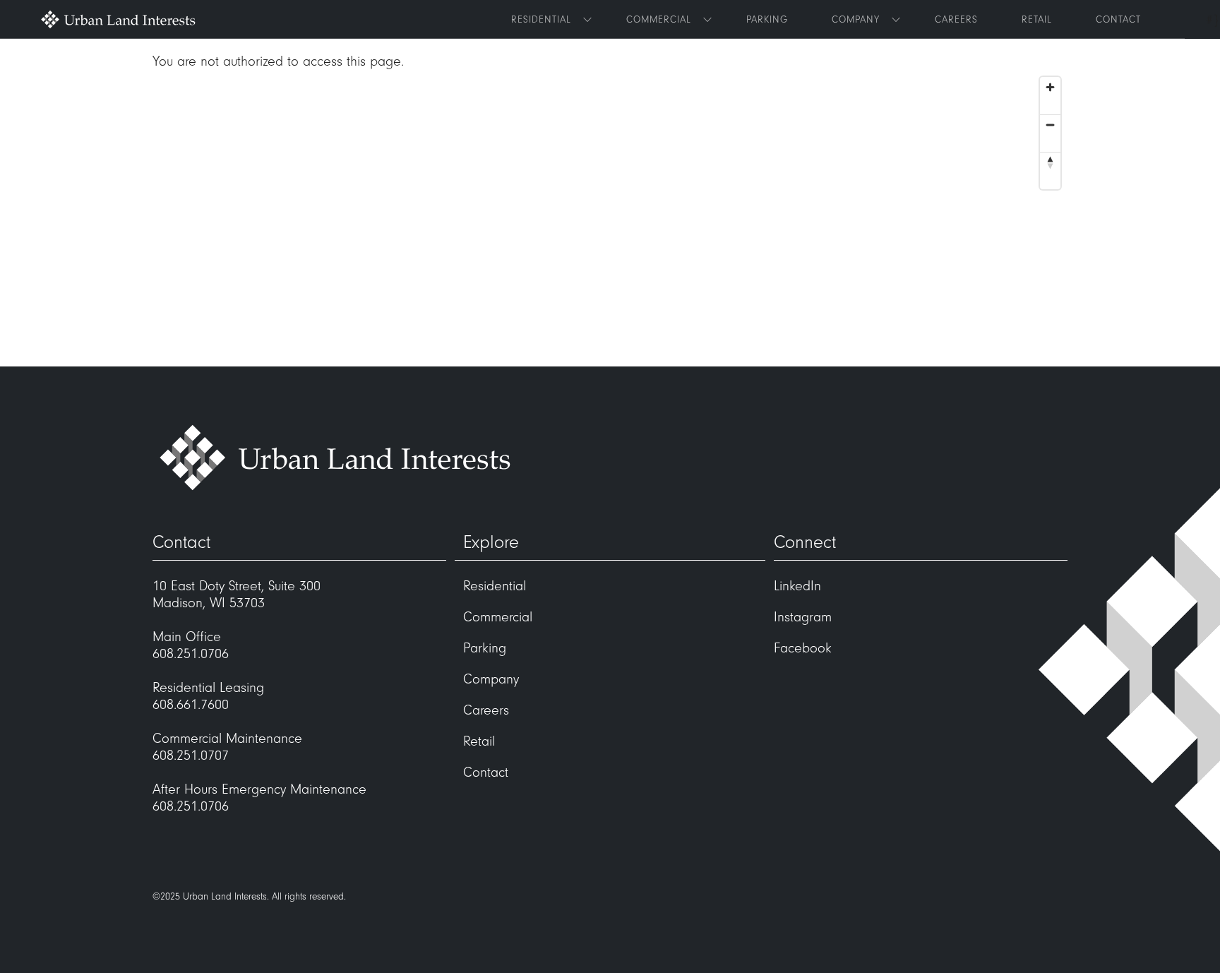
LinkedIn (797, 586)
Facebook (803, 648)
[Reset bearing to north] (1050, 162)
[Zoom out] (1050, 124)
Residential (541, 19)
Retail (1037, 19)
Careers (956, 19)
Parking (767, 19)
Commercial (658, 19)
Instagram (803, 617)
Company (856, 19)
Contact (1118, 19)
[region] (610, 218)
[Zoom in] (1050, 87)
